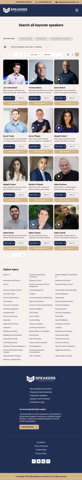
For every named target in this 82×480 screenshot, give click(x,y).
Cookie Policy (41, 450)
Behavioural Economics (63, 280)
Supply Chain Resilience (63, 350)
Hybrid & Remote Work (10, 324)
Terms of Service (41, 446)
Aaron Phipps (34, 136)
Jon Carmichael (10, 88)
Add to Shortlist (23, 98)
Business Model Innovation (64, 284)
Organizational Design (10, 339)
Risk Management (35, 346)
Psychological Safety (10, 342)
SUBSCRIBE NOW (27, 427)
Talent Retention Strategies (12, 356)
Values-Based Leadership (63, 356)
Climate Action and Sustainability (66, 290)
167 (19, 54)
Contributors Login (37, 402)
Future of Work (34, 316)
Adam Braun (8, 233)
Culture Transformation (11, 298)
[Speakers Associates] (15, 10)
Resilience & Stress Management (14, 346)
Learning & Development (37, 327)
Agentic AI (6, 275)
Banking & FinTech (35, 280)
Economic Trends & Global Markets (40, 305)
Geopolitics (7, 320)
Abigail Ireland (60, 136)
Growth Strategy (34, 320)
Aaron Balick (59, 88)
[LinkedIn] (43, 461)
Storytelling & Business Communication (36, 351)
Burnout (5, 284)
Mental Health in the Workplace (39, 331)
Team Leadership (35, 356)
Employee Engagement (10, 309)
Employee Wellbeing (35, 309)
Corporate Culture (9, 294)
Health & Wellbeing (61, 320)
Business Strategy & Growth (12, 290)
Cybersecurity (59, 298)
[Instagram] (48, 461)
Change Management (36, 290)
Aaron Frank (8, 136)
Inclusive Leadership (36, 324)
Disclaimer (41, 442)
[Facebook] (34, 461)
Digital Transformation (36, 301)
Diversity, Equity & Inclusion (64, 301)
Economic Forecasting (10, 305)
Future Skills (59, 316)
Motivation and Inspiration (63, 331)
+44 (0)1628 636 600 (44, 2)
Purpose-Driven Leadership (38, 342)
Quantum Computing (62, 342)
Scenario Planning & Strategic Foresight (13, 351)
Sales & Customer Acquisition (65, 346)
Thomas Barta (35, 88)
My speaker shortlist (24, 2)
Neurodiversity (34, 335)
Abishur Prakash (36, 184)
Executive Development (63, 313)
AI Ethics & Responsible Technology (37, 276)
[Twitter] (39, 461)
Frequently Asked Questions (41, 392)
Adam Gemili (59, 233)
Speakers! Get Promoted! (40, 399)
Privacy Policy (41, 453)
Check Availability (14, 103)
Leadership (6, 327)
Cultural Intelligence (61, 294)
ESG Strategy (33, 313)
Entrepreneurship (8, 313)
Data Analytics (8, 301)
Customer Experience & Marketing (40, 298)
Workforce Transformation (12, 359)
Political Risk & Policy (62, 339)
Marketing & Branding (10, 331)
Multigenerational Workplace (12, 335)
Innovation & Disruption (26, 39)
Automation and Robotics (11, 280)
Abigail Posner (9, 184)
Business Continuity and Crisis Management (39, 285)
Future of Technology (10, 316)
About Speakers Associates (41, 389)
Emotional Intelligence (62, 305)
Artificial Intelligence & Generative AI (61, 39)
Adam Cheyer (35, 233)
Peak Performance (41, 39)
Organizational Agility (62, 335)
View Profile (8, 98)
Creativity (32, 294)
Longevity (58, 327)
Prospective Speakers (38, 395)
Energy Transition (61, 309)
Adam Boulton (60, 184)
